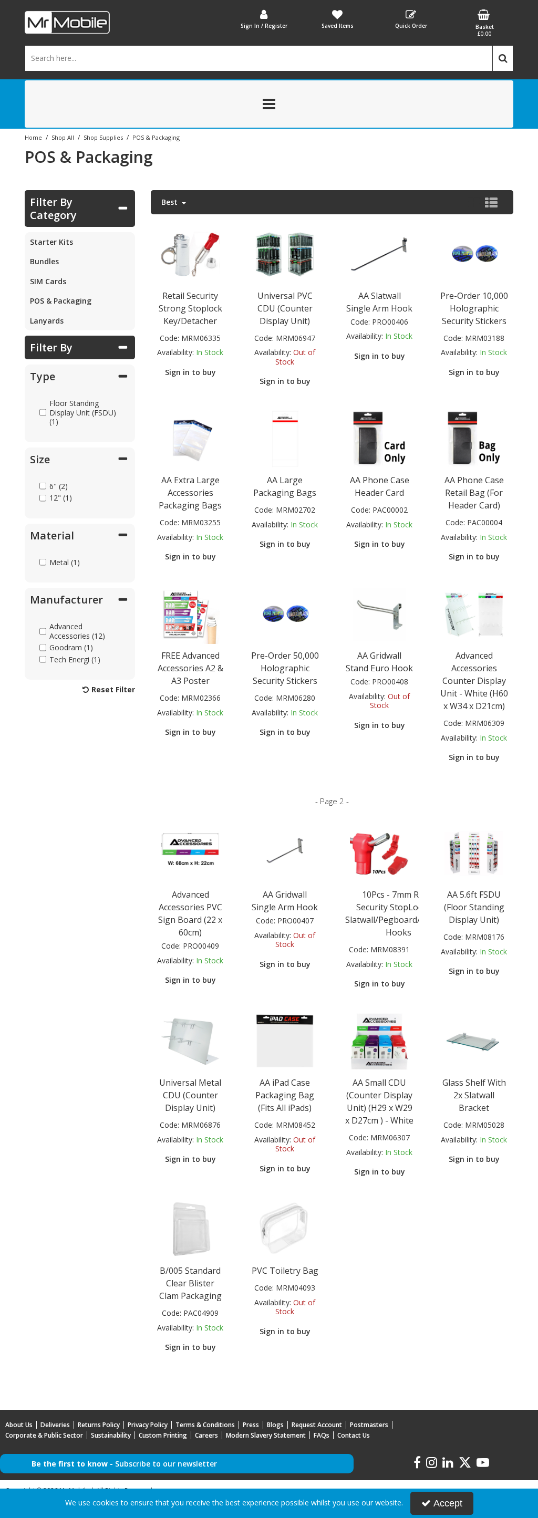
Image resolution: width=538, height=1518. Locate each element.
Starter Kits (51, 242)
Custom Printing (163, 1435)
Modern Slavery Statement (266, 1435)
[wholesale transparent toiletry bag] (285, 1229)
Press (251, 1425)
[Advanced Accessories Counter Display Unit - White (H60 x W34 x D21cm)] (474, 614)
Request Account (317, 1425)
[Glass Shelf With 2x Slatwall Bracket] (474, 1041)
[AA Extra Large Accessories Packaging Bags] (190, 438)
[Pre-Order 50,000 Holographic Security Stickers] (285, 614)
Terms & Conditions (205, 1425)
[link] (417, 1462)
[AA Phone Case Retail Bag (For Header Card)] (474, 438)
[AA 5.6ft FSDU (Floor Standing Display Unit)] (474, 853)
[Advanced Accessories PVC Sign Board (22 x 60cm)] (190, 853)
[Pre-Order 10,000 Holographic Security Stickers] (474, 253)
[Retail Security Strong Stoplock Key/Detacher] (190, 253)
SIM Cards (48, 281)
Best (170, 202)
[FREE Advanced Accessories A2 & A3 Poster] (190, 614)
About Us (19, 1425)
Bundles (44, 261)
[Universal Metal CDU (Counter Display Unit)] (190, 1041)
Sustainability (111, 1435)
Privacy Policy (148, 1425)
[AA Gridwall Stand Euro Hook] (379, 614)
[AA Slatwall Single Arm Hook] (379, 253)
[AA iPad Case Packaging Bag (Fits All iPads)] (285, 1041)
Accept (447, 1503)
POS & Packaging (60, 301)
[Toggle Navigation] (269, 104)
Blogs (275, 1425)
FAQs (321, 1435)
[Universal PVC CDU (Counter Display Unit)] (285, 253)
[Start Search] (502, 58)
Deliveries (55, 1425)
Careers (206, 1435)
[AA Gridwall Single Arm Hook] (285, 853)
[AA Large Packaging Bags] (285, 438)
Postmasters (369, 1425)
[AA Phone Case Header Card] (379, 438)
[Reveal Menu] (269, 104)
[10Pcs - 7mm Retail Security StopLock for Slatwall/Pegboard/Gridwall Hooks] (379, 853)
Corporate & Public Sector (44, 1435)
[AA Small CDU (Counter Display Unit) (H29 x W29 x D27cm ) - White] (379, 1041)
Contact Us (353, 1435)
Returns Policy (99, 1425)
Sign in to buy (190, 372)
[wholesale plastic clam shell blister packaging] (190, 1229)
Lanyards (47, 321)
